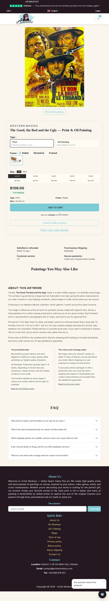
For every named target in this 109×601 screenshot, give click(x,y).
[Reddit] (63, 580)
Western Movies (24, 125)
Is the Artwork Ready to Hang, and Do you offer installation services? (40, 447)
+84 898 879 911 (32, 1)
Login (98, 11)
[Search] (89, 18)
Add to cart (55, 207)
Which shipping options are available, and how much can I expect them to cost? (44, 438)
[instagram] (12, 1)
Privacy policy (54, 541)
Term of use (54, 537)
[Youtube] (59, 580)
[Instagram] (50, 580)
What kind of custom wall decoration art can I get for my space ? (38, 421)
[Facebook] (45, 580)
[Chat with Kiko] (102, 594)
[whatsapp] (23, 1)
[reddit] (20, 1)
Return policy (54, 545)
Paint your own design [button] (55, 230)
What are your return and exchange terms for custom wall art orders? (39, 455)
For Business (54, 524)
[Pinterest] (54, 580)
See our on (49, 215)
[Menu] (10, 19)
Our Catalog (54, 528)
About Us (54, 520)
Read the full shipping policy (22, 389)
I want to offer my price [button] (54, 223)
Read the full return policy (69, 384)
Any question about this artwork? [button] (89, 583)
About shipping (54, 550)
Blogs (54, 533)
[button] (16, 160)
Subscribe (95, 509)
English (54, 11)
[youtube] (17, 1)
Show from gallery (54, 112)
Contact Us (54, 554)
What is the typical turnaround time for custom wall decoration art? (39, 429)
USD (9, 11)
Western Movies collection (36, 304)
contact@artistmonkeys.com (54, 568)
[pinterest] (14, 1)
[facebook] (9, 1)
